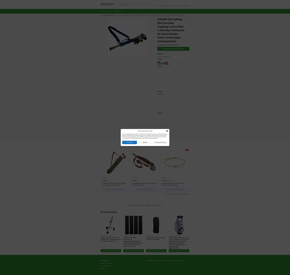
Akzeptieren (130, 142)
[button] (167, 131)
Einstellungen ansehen (160, 142)
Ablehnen (145, 142)
